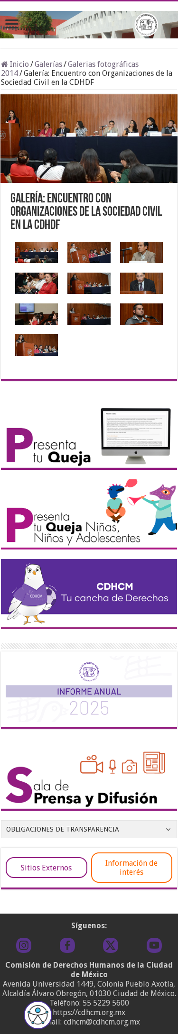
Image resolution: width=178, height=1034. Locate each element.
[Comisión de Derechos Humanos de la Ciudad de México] (89, 22)
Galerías (48, 64)
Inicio (18, 64)
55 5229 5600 (106, 1002)
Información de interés (131, 868)
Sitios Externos (46, 867)
